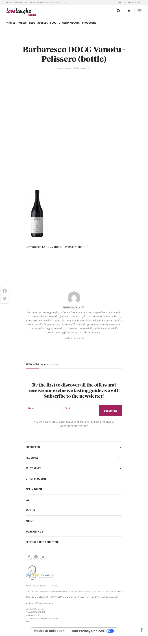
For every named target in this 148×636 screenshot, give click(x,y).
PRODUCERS (33, 447)
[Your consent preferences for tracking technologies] (141, 629)
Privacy (54, 585)
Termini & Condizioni (36, 585)
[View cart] (129, 11)
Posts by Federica (74, 337)
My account (135, 2)
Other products (69, 22)
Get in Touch (34, 489)
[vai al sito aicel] (40, 572)
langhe (18, 12)
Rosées (22, 22)
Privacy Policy (85, 596)
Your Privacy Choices (87, 631)
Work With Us (34, 531)
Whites (10, 22)
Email (67, 408)
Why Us (30, 510)
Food (53, 22)
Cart (29, 500)
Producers (89, 22)
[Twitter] (5, 298)
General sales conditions (42, 542)
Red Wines (32, 457)
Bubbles (43, 22)
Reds (32, 22)
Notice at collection (49, 631)
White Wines (33, 468)
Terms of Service (104, 596)
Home (9, 2)
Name (31, 408)
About (30, 521)
